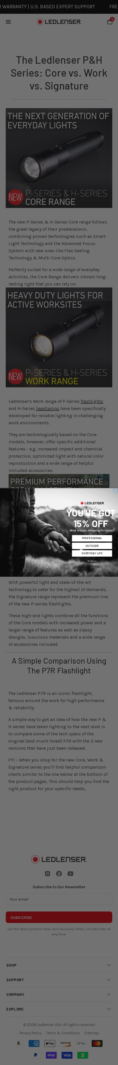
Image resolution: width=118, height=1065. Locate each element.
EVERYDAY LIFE (92, 553)
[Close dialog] (115, 490)
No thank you (92, 561)
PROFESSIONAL (92, 538)
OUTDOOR (92, 546)
